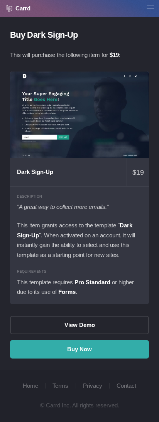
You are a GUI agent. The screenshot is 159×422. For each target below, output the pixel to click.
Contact (126, 386)
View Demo (79, 115)
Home (30, 386)
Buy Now (79, 349)
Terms (60, 386)
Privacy (92, 386)
